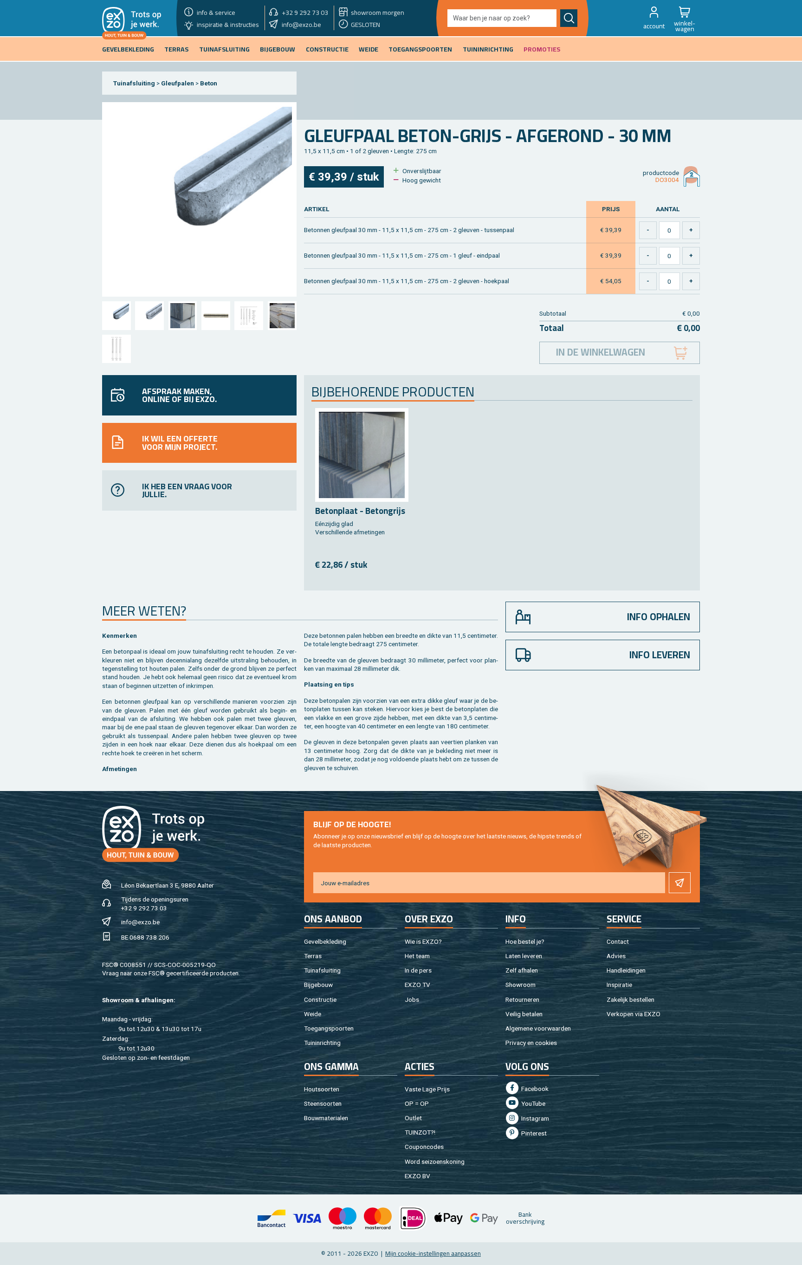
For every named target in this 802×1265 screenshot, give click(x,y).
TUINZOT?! (420, 1132)
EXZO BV (417, 1176)
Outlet (413, 1118)
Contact (618, 941)
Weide (312, 1014)
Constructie (320, 999)
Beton (208, 83)
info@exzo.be (140, 922)
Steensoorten (323, 1103)
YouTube (532, 1103)
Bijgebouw (318, 984)
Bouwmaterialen (326, 1118)
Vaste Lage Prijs (427, 1089)
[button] (654, 18)
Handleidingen (626, 970)
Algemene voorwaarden (538, 1028)
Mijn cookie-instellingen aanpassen (433, 1253)
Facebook (534, 1088)
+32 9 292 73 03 (144, 908)
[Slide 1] (116, 315)
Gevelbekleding (325, 941)
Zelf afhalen (521, 970)
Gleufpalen (177, 83)
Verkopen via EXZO (633, 1014)
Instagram (534, 1118)
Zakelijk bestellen (630, 999)
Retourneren (522, 999)
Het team (417, 956)
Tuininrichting (322, 1042)
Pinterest (533, 1133)
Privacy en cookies (531, 1042)
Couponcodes (424, 1146)
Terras (313, 956)
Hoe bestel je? (524, 941)
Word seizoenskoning (435, 1161)
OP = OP (417, 1103)
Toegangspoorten (329, 1028)
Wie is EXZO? (423, 941)
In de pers (418, 970)
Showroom (520, 984)
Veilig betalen (524, 1014)
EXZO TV (417, 984)
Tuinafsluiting (134, 83)
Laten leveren (523, 956)
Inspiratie (619, 984)
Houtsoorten (321, 1089)
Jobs (412, 999)
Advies (616, 956)
